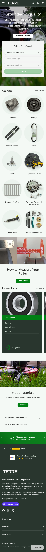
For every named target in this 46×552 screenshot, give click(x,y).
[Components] (12, 104)
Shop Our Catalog (23, 36)
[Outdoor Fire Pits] (12, 189)
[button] (42, 3)
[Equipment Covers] (34, 161)
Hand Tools (12, 232)
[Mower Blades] (12, 133)
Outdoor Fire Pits (12, 202)
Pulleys (34, 117)
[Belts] (34, 133)
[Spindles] (12, 161)
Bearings (8, 323)
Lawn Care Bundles (34, 232)
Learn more (23, 281)
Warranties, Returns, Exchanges (17, 547)
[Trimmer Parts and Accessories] (34, 189)
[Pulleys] (34, 104)
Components (12, 117)
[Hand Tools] (12, 220)
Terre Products (10, 543)
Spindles (12, 174)
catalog (28, 492)
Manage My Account (9, 499)
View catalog (39, 91)
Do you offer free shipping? (16, 417)
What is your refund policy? (16, 424)
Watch (23, 405)
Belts (34, 145)
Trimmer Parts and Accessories (34, 203)
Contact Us (23, 499)
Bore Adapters (10, 327)
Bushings (8, 331)
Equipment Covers (34, 174)
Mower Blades (12, 145)
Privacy (4, 547)
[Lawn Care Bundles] (34, 220)
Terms (29, 547)
